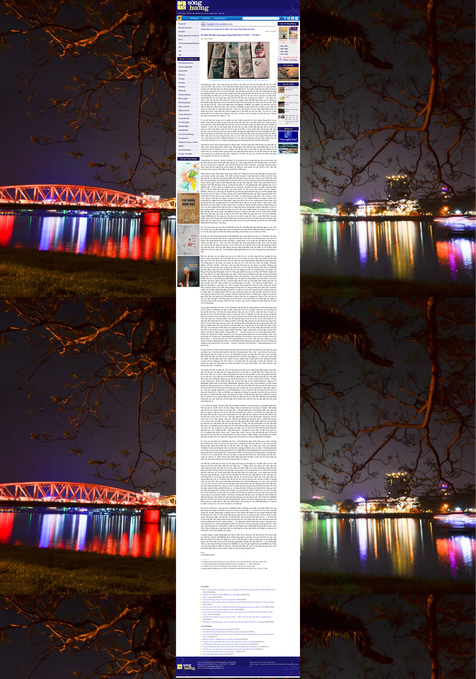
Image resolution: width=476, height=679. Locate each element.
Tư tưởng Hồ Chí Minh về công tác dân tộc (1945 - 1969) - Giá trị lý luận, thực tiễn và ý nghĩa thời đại (237, 617)
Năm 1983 (284, 46)
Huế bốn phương (184, 102)
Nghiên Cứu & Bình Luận (188, 59)
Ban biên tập (194, 18)
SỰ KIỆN (181, 32)
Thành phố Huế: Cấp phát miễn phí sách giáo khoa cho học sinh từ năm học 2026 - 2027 (291, 119)
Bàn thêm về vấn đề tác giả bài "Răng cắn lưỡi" (218, 609)
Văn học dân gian (184, 94)
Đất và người (183, 98)
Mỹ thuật (181, 87)
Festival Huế (182, 71)
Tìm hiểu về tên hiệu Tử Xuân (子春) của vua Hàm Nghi (221, 595)
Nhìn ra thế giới (183, 106)
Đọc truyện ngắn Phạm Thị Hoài (213, 654)
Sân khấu (181, 83)
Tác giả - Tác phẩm (185, 154)
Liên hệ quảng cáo (220, 18)
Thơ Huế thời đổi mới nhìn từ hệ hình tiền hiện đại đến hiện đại (224, 632)
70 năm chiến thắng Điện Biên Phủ (188, 45)
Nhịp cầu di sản (183, 110)
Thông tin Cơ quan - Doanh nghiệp (187, 144)
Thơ (179, 55)
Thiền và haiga (208, 597)
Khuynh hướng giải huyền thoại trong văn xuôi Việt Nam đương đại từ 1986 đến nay (231, 647)
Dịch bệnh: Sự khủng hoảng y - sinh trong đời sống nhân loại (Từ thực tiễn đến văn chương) (233, 622)
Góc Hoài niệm (183, 122)
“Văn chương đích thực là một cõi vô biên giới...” (219, 651)
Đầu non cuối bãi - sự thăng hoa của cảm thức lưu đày (221, 639)
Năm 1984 (284, 49)
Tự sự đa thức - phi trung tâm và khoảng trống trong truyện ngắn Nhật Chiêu (228, 649)
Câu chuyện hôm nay (185, 63)
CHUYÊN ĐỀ (183, 130)
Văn (179, 51)
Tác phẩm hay (183, 138)
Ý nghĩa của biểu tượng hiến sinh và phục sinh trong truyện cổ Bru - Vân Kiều (229, 642)
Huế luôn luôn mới (184, 28)
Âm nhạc (181, 79)
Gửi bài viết (206, 18)
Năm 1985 (284, 52)
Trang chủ (182, 24)
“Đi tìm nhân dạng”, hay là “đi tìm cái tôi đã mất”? (220, 599)
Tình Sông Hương (184, 150)
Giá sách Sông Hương (186, 134)
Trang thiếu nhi (183, 118)
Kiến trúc (181, 75)
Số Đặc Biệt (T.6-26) (293, 41)
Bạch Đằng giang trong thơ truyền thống (216, 629)
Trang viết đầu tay (184, 114)
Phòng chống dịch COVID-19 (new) (188, 37)
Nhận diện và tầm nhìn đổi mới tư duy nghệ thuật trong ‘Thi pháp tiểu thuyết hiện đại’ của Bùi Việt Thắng (238, 602)
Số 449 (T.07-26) (283, 41)
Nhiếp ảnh (182, 91)
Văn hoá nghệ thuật (185, 67)
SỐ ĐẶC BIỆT (183, 126)
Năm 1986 (284, 54)
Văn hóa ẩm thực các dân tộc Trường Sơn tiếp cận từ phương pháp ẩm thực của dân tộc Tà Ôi (234, 607)
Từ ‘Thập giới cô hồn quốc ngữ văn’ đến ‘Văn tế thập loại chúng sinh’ (226, 644)
